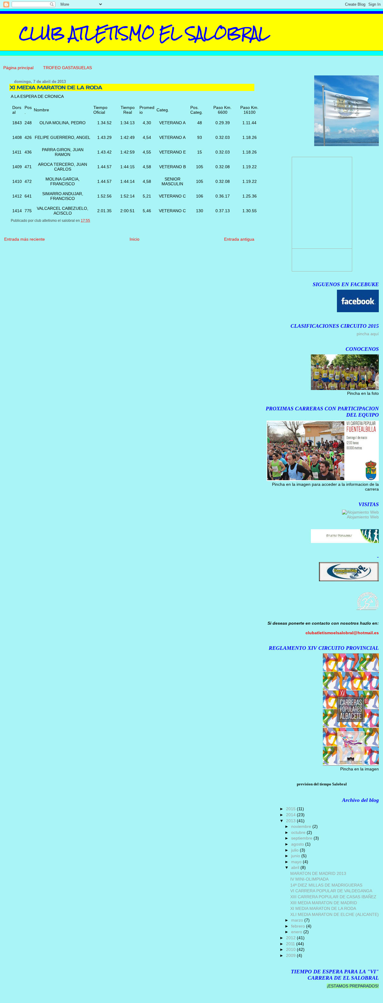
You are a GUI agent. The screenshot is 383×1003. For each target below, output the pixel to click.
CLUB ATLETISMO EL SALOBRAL (144, 33)
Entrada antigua (239, 239)
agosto (298, 844)
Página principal (18, 67)
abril (295, 867)
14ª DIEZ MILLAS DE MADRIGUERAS (326, 885)
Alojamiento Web (363, 517)
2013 (291, 820)
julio (295, 850)
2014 (291, 814)
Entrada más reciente (24, 239)
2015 (291, 808)
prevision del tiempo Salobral (322, 784)
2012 (291, 937)
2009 (291, 955)
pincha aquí (368, 333)
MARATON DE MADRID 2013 (318, 873)
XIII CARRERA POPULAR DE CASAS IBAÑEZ (333, 896)
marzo (297, 920)
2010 (291, 949)
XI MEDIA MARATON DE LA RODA (323, 908)
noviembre (301, 826)
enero (297, 931)
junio (296, 855)
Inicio (134, 239)
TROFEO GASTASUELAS (67, 67)
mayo (297, 861)
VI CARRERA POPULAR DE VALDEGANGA (331, 890)
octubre (299, 832)
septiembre (302, 838)
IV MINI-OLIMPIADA (309, 879)
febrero (298, 926)
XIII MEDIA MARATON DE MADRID (323, 902)
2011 (291, 943)
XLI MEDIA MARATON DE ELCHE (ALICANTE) (334, 914)
